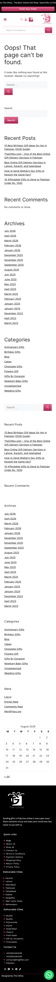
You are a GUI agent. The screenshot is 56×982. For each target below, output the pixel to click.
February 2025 (12, 298)
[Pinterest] (16, 969)
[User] (26, 19)
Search (8, 108)
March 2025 (11, 294)
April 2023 (10, 318)
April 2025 (10, 289)
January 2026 (12, 250)
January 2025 (12, 303)
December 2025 (13, 255)
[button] (5, 19)
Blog (6, 356)
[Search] (48, 30)
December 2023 (13, 313)
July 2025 (10, 274)
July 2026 (10, 231)
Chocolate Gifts (13, 366)
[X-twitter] (12, 969)
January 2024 (12, 308)
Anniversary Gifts (14, 347)
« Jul (7, 776)
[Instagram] (5, 969)
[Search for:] (25, 84)
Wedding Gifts (12, 390)
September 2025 (14, 264)
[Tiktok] (20, 969)
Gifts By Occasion (14, 376)
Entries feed (11, 701)
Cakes (7, 361)
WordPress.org (12, 711)
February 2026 (12, 245)
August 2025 (11, 269)
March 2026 (11, 240)
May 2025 (10, 284)
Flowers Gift (11, 371)
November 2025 (13, 260)
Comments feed (13, 706)
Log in (7, 697)
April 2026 (10, 235)
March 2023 (11, 323)
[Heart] (21, 19)
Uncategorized (12, 386)
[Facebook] (8, 969)
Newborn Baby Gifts (16, 381)
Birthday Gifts (12, 352)
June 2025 (10, 279)
